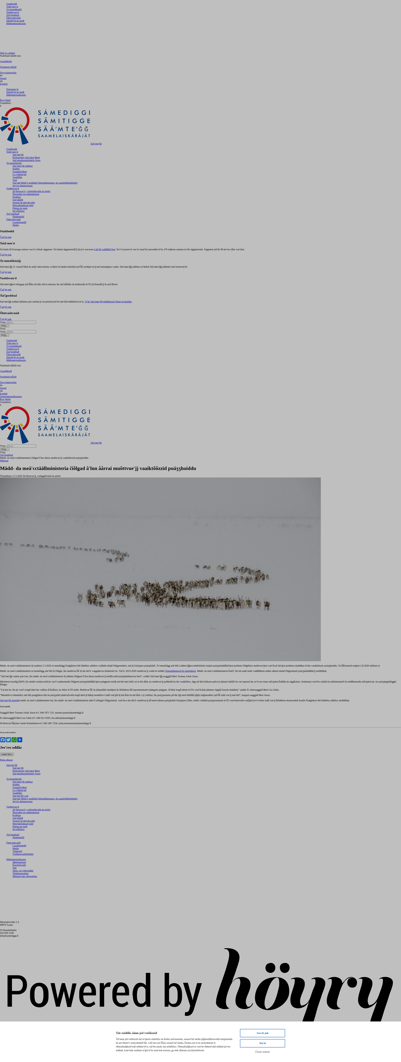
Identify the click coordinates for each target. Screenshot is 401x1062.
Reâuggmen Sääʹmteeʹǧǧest (26, 157)
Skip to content (7, 53)
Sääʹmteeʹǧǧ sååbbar (23, 166)
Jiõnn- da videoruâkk (23, 870)
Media (16, 225)
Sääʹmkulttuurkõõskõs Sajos (26, 160)
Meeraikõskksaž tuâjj (23, 205)
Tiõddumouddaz (21, 873)
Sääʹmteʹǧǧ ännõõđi (10, 700)
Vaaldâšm (17, 177)
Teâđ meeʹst (12, 6)
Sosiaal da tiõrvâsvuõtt (24, 202)
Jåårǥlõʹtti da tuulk (15, 20)
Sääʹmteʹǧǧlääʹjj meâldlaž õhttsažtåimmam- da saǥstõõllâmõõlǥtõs (45, 183)
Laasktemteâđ (19, 222)
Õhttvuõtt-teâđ (13, 18)
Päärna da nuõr (20, 208)
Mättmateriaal (19, 862)
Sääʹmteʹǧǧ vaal (20, 796)
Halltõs (16, 168)
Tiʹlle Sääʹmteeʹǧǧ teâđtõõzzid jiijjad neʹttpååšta (108, 301)
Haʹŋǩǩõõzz (19, 211)
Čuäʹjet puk (5, 237)
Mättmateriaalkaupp (16, 23)
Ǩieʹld (263, 1043)
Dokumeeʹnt (12, 89)
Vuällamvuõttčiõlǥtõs (23, 854)
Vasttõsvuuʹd (12, 12)
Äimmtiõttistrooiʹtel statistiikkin (180, 671)
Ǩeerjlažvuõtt (19, 865)
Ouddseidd (11, 4)
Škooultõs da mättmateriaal (26, 194)
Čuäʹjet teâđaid (262, 1052)
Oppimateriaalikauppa (11, 396)
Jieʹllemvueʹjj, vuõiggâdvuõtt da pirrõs (31, 191)
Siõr (15, 868)
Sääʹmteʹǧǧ (18, 154)
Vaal (15, 180)
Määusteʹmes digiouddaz (25, 876)
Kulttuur (17, 197)
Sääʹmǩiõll (18, 199)
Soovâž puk (262, 1033)
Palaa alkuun (6, 760)
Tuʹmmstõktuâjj (14, 9)
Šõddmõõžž (18, 216)
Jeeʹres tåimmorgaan (23, 185)
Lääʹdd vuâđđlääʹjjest (104, 249)
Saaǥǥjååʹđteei (20, 171)
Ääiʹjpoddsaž (12, 15)
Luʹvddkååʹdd (19, 174)
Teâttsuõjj (17, 851)
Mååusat (4, 460)
